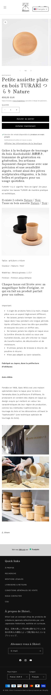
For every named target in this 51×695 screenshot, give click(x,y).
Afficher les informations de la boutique (23, 143)
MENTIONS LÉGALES (14, 579)
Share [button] (7, 532)
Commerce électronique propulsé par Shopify (31, 690)
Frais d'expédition (19, 100)
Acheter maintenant (25, 126)
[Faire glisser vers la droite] (31, 70)
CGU (7, 602)
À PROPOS (9, 568)
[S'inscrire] (40, 651)
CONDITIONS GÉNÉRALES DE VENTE (21, 590)
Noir (37, 200)
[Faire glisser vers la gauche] (20, 70)
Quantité (5, 105)
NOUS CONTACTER (13, 596)
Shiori (11, 690)
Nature (28, 200)
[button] (5, 7)
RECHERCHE (10, 573)
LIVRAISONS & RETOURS (16, 585)
